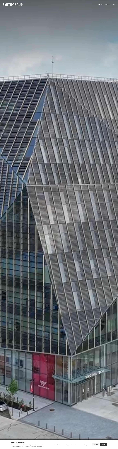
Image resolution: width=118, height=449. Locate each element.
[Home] (12, 4)
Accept (103, 444)
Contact (100, 4)
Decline (96, 444)
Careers (107, 4)
